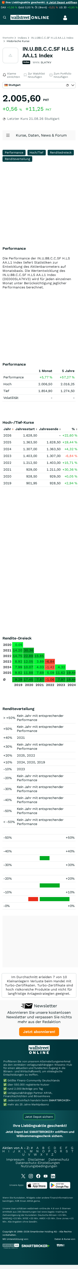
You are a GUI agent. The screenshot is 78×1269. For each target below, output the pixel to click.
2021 (7, 469)
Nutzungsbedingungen (39, 1166)
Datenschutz (58, 1159)
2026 (7, 435)
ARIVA (30, 1201)
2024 (7, 449)
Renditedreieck (61, 152)
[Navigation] (4, 18)
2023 (7, 456)
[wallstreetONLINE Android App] (60, 1187)
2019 (7, 483)
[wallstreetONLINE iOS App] (36, 1187)
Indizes (22, 37)
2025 (7, 442)
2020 (7, 476)
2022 (7, 463)
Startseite (8, 37)
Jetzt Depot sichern (39, 1116)
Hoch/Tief (36, 152)
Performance (14, 152)
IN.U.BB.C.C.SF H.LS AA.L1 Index (52, 37)
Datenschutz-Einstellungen (38, 1163)
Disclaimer (36, 1159)
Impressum (15, 1159)
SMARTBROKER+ (60, 1100)
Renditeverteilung (17, 159)
